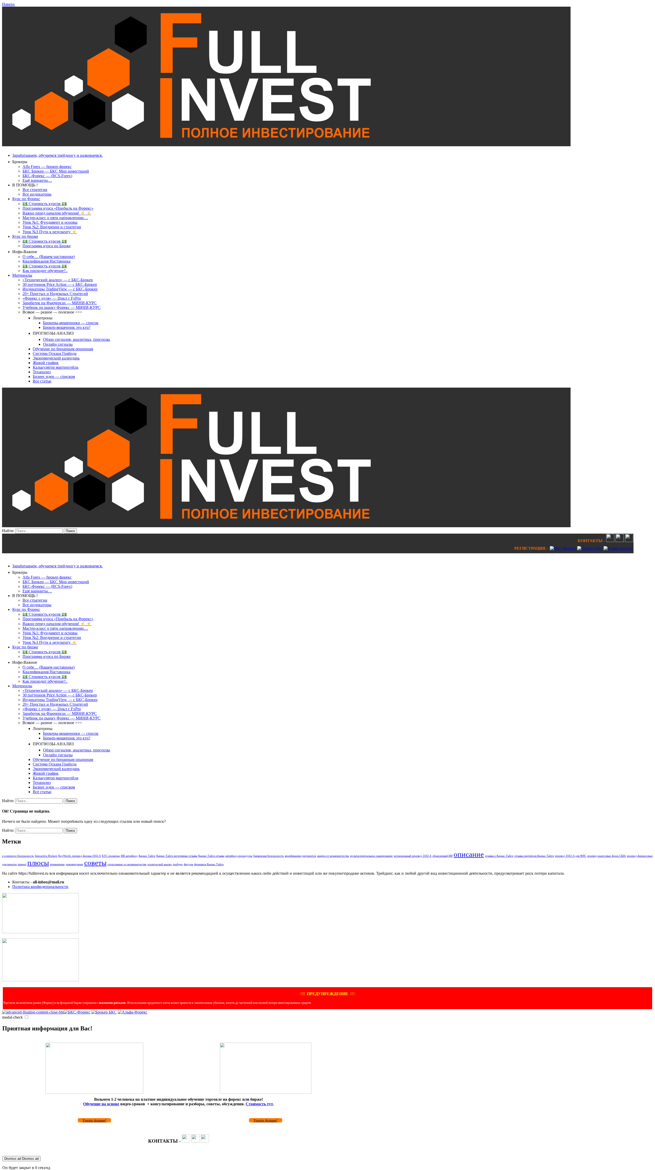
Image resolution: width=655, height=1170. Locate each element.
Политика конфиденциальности (40, 886)
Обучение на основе (101, 1104)
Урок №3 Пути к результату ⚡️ (50, 232)
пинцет (22, 864)
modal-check (12, 1017)
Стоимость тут (259, 1104)
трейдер (178, 864)
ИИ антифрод (129, 855)
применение (57, 864)
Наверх (8, 4)
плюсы (38, 863)
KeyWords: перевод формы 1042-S (79, 855)
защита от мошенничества (333, 855)
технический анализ (159, 864)
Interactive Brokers (46, 855)
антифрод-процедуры (238, 855)
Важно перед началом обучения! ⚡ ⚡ (57, 213)
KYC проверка (111, 855)
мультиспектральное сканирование (371, 855)
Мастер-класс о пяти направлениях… (55, 218)
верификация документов (300, 855)
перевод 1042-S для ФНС (570, 855)
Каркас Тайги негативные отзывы (176, 855)
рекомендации (74, 864)
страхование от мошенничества (126, 864)
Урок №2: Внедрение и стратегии (52, 227)
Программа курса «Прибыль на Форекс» (58, 208)
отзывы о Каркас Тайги (499, 855)
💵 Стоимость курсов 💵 (45, 203)
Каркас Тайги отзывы (211, 855)
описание (469, 854)
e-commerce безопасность (18, 855)
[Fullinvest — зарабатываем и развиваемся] (286, 145)
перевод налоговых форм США (606, 855)
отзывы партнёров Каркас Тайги (534, 855)
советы (95, 863)
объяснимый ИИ (442, 855)
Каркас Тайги (147, 855)
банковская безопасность (268, 855)
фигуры (188, 864)
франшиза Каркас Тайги (209, 864)
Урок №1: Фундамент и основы (50, 222)
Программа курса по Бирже (47, 246)
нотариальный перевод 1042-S (412, 855)
